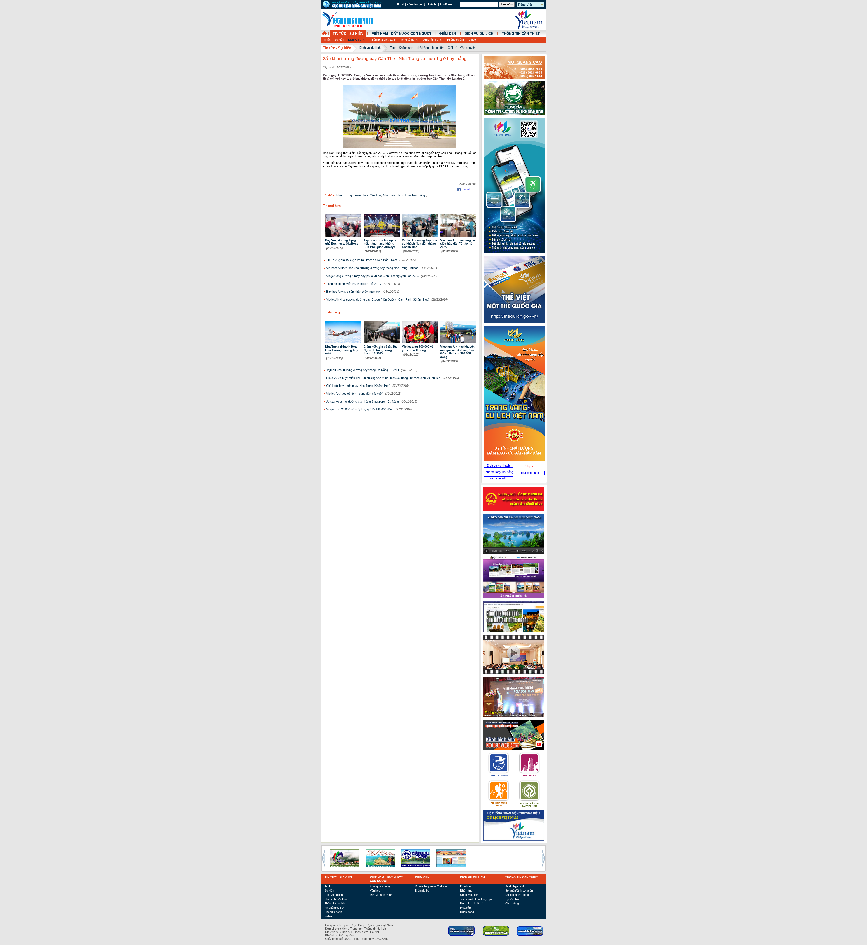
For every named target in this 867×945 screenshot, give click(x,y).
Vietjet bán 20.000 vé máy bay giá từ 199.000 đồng (359, 409)
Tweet (466, 189)
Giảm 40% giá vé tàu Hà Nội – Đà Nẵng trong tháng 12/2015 (380, 350)
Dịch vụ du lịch (357, 39)
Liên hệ (432, 4)
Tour (393, 47)
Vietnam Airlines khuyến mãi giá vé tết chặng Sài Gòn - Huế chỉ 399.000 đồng (457, 352)
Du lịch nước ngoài (517, 894)
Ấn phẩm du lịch (433, 39)
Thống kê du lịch (409, 39)
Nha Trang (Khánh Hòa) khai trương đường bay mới (341, 350)
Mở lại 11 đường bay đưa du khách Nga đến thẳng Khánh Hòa (419, 244)
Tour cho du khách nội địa (476, 899)
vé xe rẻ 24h (498, 478)
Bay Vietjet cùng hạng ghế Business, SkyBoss (341, 242)
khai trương (344, 195)
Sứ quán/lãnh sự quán (519, 890)
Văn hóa (375, 890)
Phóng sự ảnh (456, 39)
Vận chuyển (467, 47)
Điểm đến (447, 33)
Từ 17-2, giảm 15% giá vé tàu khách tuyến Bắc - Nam (361, 260)
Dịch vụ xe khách (498, 465)
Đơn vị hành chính (381, 894)
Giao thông (512, 903)
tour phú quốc (530, 473)
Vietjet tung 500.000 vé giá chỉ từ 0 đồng (417, 348)
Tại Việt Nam (513, 899)
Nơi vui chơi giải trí (471, 903)
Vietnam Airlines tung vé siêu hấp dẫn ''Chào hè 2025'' (457, 244)
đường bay (361, 195)
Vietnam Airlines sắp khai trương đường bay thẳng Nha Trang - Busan (372, 268)
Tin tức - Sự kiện (348, 33)
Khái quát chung (380, 886)
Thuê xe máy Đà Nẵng (498, 472)
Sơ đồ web (446, 4)
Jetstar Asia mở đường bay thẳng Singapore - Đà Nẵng (362, 401)
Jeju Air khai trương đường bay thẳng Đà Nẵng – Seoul (362, 370)
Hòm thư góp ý (416, 4)
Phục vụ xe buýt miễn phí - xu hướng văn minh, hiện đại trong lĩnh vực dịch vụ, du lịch (383, 378)
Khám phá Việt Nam (382, 39)
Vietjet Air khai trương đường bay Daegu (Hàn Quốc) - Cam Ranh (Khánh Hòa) (377, 299)
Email (400, 4)
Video (472, 39)
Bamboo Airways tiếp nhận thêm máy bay (353, 291)
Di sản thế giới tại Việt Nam (431, 886)
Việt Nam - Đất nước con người (401, 33)
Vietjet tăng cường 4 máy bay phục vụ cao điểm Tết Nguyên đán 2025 (372, 276)
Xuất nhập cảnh (515, 886)
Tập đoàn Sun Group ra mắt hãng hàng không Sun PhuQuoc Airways (380, 244)
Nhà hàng (422, 47)
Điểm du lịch (422, 890)
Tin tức (326, 39)
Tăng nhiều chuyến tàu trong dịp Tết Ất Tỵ (354, 283)
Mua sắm (438, 47)
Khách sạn (406, 47)
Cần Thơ (375, 195)
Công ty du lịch (469, 894)
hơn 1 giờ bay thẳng (412, 195)
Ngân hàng (467, 912)
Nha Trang (389, 195)
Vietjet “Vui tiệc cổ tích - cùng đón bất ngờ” (354, 393)
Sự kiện (339, 39)
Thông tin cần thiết (521, 33)
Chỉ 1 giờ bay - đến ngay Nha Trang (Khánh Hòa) (358, 385)
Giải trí (452, 47)
